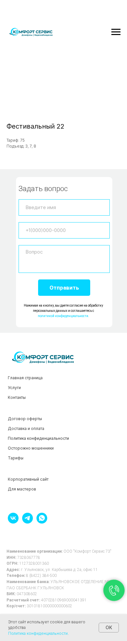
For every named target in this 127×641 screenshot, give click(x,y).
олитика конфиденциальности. (40, 633)
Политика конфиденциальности (38, 438)
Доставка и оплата (26, 428)
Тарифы (15, 457)
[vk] (13, 522)
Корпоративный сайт (28, 479)
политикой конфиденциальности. (63, 316)
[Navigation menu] (115, 32)
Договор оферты (25, 418)
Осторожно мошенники (31, 448)
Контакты (17, 397)
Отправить (64, 287)
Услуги (14, 387)
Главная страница (25, 377)
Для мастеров (22, 489)
